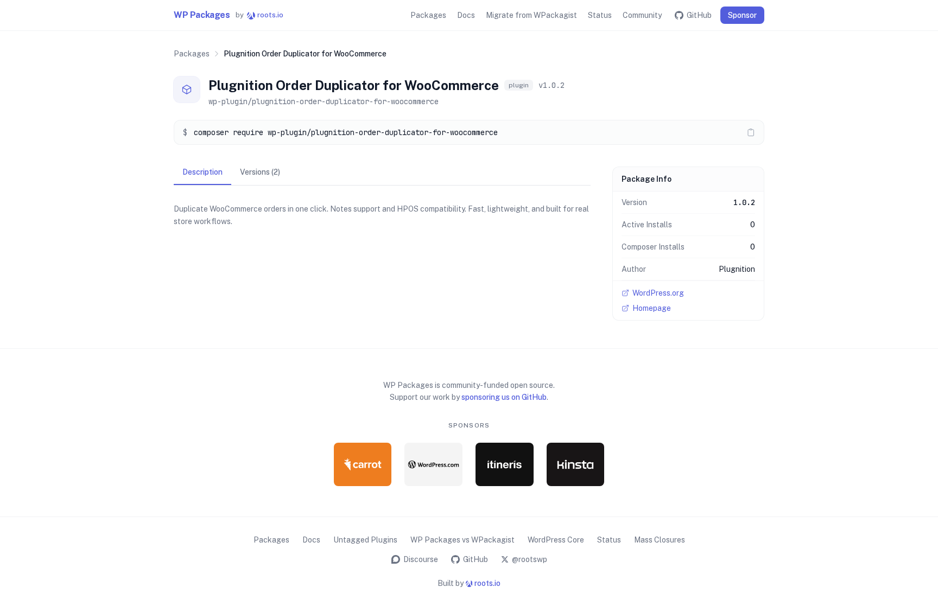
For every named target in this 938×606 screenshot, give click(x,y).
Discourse (420, 559)
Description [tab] (202, 172)
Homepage (651, 308)
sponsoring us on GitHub (504, 397)
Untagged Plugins (365, 539)
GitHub (699, 15)
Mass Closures (659, 539)
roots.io (259, 15)
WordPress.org (658, 293)
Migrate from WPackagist (531, 15)
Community (642, 15)
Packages (428, 15)
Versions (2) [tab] (260, 172)
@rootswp (529, 559)
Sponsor (742, 15)
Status (600, 15)
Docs (466, 15)
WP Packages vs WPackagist (462, 539)
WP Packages (202, 15)
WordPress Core (556, 539)
